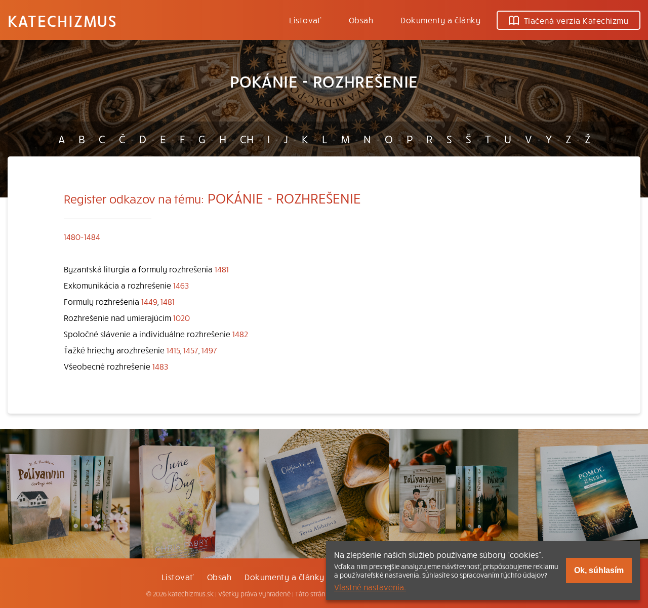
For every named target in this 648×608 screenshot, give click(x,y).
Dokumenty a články (440, 20)
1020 (181, 317)
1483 (160, 366)
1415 (173, 350)
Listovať (305, 20)
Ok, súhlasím (599, 570)
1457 (190, 350)
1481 (222, 269)
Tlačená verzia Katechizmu (576, 20)
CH (247, 139)
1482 (240, 334)
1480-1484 (82, 236)
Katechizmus (62, 20)
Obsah (361, 20)
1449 (149, 301)
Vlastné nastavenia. (370, 587)
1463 (181, 285)
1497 (209, 350)
